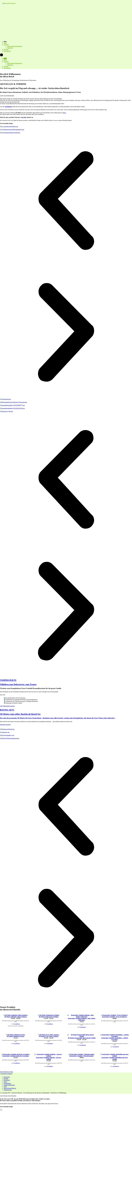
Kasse (5, 1082)
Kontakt (6, 49)
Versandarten (7, 1083)
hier (25, 117)
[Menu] (1, 54)
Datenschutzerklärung (10, 1088)
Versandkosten (17, 1023)
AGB (5, 1086)
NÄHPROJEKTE (8, 680)
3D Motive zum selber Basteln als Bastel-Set (20, 714)
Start (5, 41)
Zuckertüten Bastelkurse (14, 46)
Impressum (7, 1077)
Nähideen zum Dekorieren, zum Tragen (18, 684)
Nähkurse (10, 48)
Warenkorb (7, 51)
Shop (5, 43)
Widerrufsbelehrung (9, 1085)
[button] (66, 201)
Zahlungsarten (8, 1090)
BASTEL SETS (7, 710)
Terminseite (8, 106)
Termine (6, 44)
